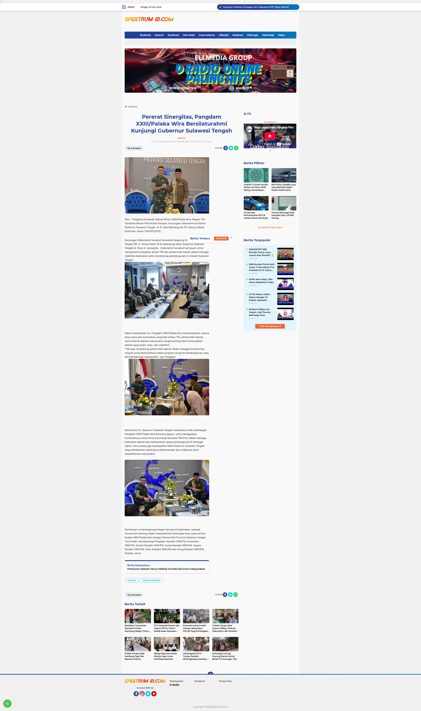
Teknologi (268, 35)
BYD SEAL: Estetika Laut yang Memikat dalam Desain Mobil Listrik (284, 187)
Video (281, 35)
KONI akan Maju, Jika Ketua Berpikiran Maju (261, 280)
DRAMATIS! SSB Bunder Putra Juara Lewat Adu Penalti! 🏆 (261, 252)
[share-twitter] (231, 148)
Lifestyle (224, 35)
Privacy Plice (225, 681)
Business (145, 35)
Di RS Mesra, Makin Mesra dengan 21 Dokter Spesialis (259, 297)
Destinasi (173, 35)
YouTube (156, 697)
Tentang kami (176, 681)
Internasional (207, 35)
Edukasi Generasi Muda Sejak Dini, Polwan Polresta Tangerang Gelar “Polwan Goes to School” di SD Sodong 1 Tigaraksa (259, 7)
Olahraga (252, 35)
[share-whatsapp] (236, 148)
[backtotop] (210, 675)
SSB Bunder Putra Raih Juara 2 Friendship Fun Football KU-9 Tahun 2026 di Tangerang (262, 267)
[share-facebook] (225, 148)
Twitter (149, 697)
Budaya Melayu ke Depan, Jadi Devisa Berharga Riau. (259, 312)
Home (131, 7)
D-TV (247, 114)
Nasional (238, 35)
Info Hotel (189, 35)
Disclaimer (199, 681)
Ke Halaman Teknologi (269, 227)
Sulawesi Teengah (151, 580)
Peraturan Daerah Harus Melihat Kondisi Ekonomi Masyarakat (166, 568)
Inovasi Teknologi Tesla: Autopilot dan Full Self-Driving (283, 215)
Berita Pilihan (254, 163)
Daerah (159, 35)
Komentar (135, 148)
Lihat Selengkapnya (269, 326)
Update (222, 238)
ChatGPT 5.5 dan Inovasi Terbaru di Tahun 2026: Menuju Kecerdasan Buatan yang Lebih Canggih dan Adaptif (256, 187)
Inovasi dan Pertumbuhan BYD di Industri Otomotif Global (256, 215)
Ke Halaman (270, 122)
